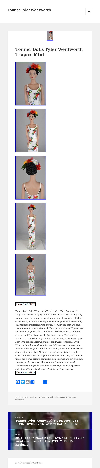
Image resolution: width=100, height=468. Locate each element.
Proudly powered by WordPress (28, 463)
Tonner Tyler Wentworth (29, 9)
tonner (43, 397)
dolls (52, 397)
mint (57, 397)
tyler (74, 397)
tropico (68, 397)
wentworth (19, 400)
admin (34, 397)
